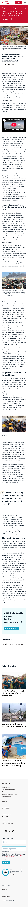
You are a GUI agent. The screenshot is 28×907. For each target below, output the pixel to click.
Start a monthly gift (11, 628)
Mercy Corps (5, 2)
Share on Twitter (5, 64)
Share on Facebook (2, 64)
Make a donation (6, 814)
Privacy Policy (4, 889)
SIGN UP (5, 862)
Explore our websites (6, 896)
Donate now (6, 19)
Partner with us (5, 821)
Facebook (2, 830)
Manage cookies (5, 892)
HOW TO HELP (6, 808)
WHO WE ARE (6, 783)
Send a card (5, 819)
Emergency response (16, 644)
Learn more (12, 874)
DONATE (18, 2)
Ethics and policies (6, 796)
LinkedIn (9, 830)
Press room (4, 799)
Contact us (4, 801)
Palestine (5, 644)
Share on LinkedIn (9, 64)
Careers (4, 792)
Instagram (5, 830)
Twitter (12, 830)
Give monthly (5, 812)
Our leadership (5, 787)
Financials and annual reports (9, 794)
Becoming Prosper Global (8, 789)
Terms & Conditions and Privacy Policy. (12, 856)
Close (25, 8)
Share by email (13, 64)
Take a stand (5, 816)
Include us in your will (7, 823)
